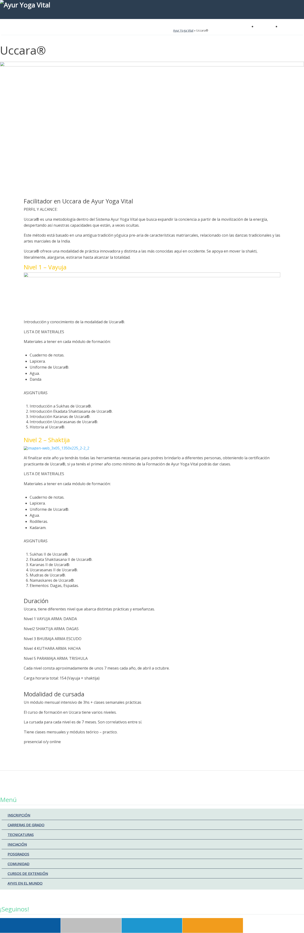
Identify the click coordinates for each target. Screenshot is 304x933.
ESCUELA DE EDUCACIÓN (77, 31)
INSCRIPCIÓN (19, 815)
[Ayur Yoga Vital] (152, 9)
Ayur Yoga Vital (183, 30)
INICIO (8, 31)
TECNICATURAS (21, 834)
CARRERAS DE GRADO (26, 824)
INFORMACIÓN (135, 31)
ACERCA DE (109, 31)
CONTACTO (161, 31)
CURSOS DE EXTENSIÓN (28, 873)
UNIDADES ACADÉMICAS (37, 31)
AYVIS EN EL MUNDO (25, 883)
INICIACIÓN (17, 844)
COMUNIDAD (18, 863)
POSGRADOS (18, 854)
